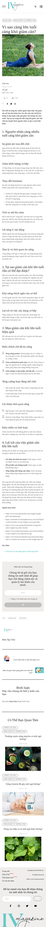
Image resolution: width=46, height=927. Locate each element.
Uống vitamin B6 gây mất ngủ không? (23, 784)
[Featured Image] (23, 759)
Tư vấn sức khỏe (8, 881)
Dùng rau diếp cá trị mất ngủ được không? (23, 829)
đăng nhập (13, 701)
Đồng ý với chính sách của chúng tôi (24, 599)
